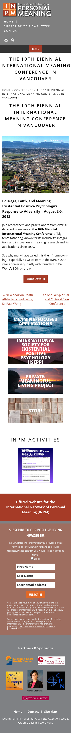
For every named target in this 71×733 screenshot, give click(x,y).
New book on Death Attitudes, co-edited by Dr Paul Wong (17, 299)
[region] (35, 465)
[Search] (12, 40)
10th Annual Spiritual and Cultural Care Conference (54, 299)
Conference (23, 90)
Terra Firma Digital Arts (25, 718)
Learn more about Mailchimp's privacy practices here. (31, 627)
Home (9, 21)
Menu (35, 49)
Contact (11, 30)
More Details (35, 279)
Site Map (50, 712)
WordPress (46, 722)
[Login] (6, 40)
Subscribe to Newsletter (27, 26)
